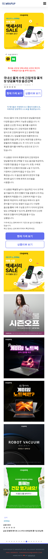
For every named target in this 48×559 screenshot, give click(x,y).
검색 (5, 517)
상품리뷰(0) (7, 525)
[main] (8, 3)
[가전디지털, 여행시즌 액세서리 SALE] (24, 31)
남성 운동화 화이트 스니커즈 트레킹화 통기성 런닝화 (23, 531)
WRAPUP (31, 555)
